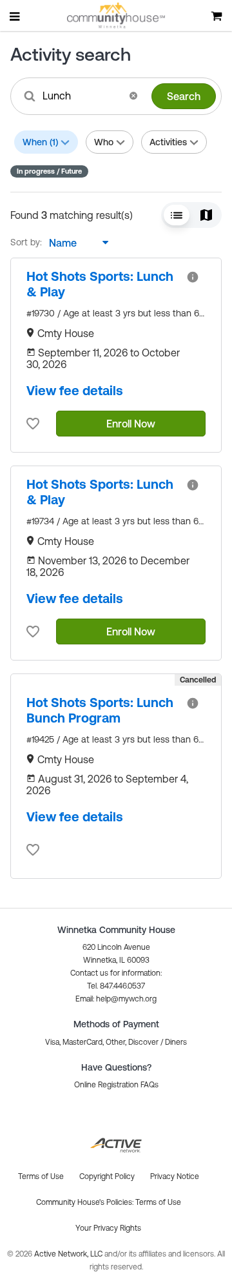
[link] (101, 284)
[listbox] (75, 243)
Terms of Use (158, 1202)
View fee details (74, 390)
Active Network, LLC (69, 1253)
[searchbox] (81, 95)
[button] (133, 95)
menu (15, 16)
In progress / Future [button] (49, 171)
